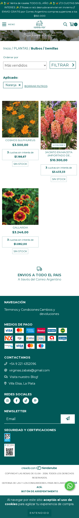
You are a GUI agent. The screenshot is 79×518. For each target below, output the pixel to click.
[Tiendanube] (39, 469)
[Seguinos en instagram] (7, 400)
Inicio (7, 48)
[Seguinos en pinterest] (35, 400)
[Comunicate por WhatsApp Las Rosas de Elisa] (70, 486)
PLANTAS (21, 48)
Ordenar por (10, 57)
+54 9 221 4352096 (22, 364)
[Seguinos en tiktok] (26, 400)
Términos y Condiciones (21, 310)
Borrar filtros (35, 86)
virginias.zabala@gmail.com (29, 370)
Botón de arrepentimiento (39, 491)
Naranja (10, 85)
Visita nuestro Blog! (24, 377)
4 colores (59, 145)
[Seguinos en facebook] (16, 400)
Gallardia (20, 227)
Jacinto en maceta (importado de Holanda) (58, 154)
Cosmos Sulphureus (20, 140)
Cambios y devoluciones (49, 312)
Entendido (39, 512)
